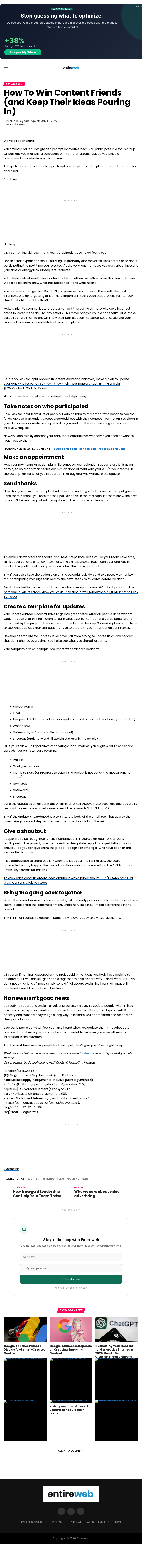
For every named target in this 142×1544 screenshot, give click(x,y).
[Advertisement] (71, 218)
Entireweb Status (82, 1522)
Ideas (61, 1179)
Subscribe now (71, 1279)
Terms (118, 1522)
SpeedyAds (58, 1522)
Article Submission (33, 1522)
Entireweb (17, 124)
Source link (11, 1169)
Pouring (74, 1179)
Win (85, 1179)
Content (35, 1179)
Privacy (103, 1522)
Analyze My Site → (23, 52)
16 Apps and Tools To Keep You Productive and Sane (89, 449)
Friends (49, 1179)
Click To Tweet (36, 388)
